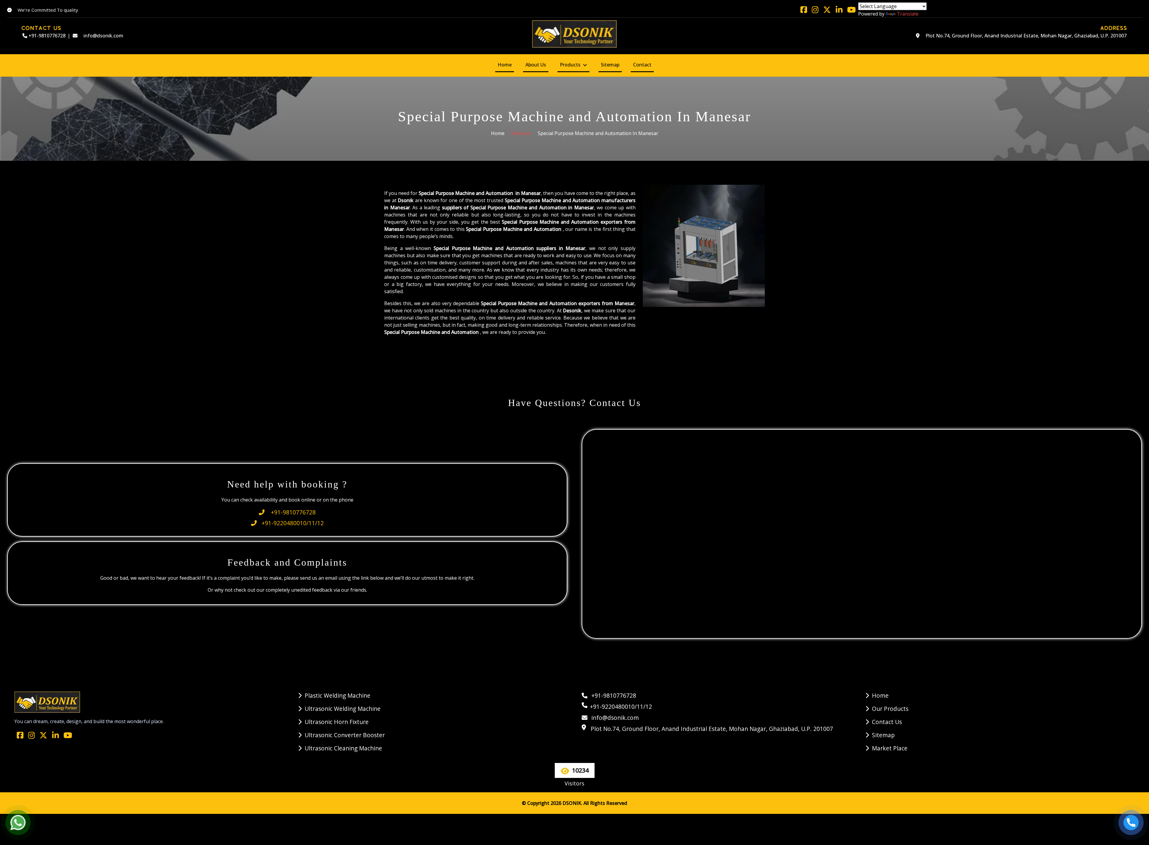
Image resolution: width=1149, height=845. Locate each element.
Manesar (521, 133)
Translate (908, 13)
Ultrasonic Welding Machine (343, 709)
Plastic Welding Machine (337, 695)
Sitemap (610, 64)
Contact (642, 64)
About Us (535, 64)
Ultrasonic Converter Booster (345, 735)
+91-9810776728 (46, 35)
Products (570, 64)
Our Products (890, 709)
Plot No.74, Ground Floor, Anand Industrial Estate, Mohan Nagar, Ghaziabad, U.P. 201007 (1025, 35)
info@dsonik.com (102, 35)
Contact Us (887, 722)
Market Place (890, 748)
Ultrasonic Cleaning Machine (343, 748)
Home (505, 64)
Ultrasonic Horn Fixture (337, 722)
